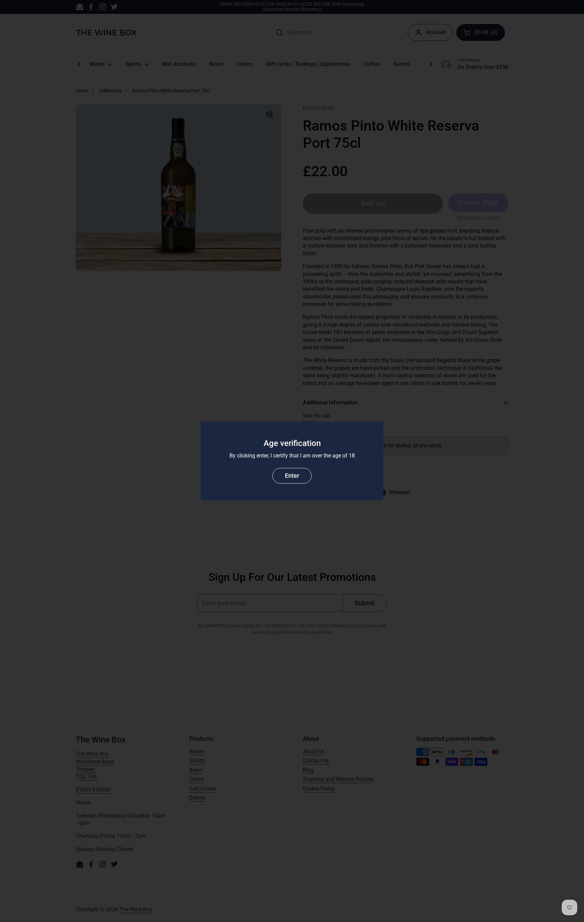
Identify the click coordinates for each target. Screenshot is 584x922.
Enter (292, 475)
